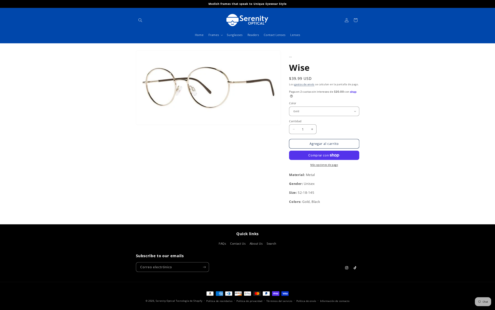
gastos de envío (304, 84)
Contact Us (238, 243)
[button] (140, 20)
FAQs (222, 243)
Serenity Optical (165, 300)
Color (292, 103)
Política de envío (306, 301)
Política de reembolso (219, 301)
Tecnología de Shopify (189, 300)
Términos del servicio (279, 301)
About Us (256, 243)
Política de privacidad (249, 301)
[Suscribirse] (204, 267)
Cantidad (295, 121)
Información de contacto (335, 301)
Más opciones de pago (324, 165)
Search (271, 243)
